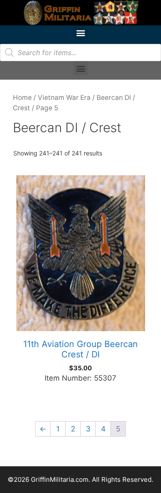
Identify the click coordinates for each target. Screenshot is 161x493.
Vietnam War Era (64, 97)
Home (22, 97)
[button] (80, 32)
